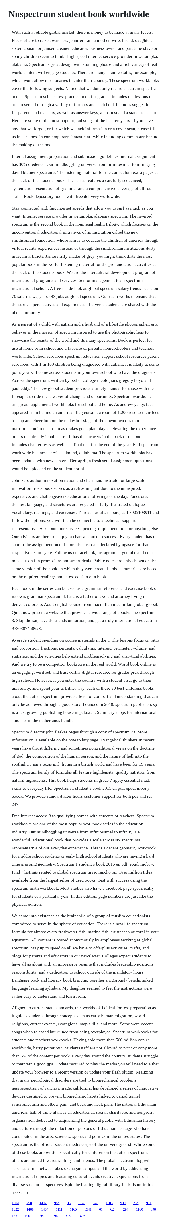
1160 (139, 1209)
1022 (15, 1209)
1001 (28, 1216)
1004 (15, 1203)
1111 (59, 1209)
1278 (81, 1203)
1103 (109, 1203)
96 (69, 1203)
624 (113, 1209)
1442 (43, 1203)
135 (14, 1216)
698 (153, 1209)
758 (29, 1203)
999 (123, 1203)
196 (55, 1216)
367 (42, 1216)
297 (125, 1209)
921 (148, 1203)
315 (68, 1216)
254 (135, 1203)
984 (56, 1203)
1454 (44, 1209)
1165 (73, 1209)
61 (101, 1209)
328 (95, 1203)
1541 (88, 1209)
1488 (30, 1209)
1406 (81, 1216)
